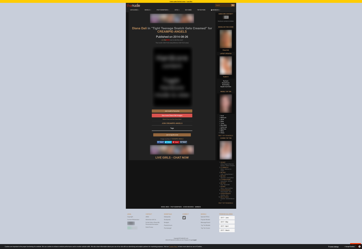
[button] (215, 10)
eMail (147, 217)
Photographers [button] (162, 10)
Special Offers (205, 217)
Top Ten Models (205, 225)
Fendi (222, 116)
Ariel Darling (225, 85)
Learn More (189, 1)
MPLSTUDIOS (225, 197)
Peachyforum (168, 225)
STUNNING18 (224, 167)
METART (223, 172)
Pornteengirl (167, 228)
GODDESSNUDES (226, 190)
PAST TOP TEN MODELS (226, 135)
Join (162, 40)
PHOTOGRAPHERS (176, 207)
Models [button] (147, 10)
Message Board (205, 222)
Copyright (130, 217)
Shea (222, 121)
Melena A (223, 117)
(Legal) (195, 240)
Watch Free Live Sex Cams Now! (172, 119)
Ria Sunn (225, 81)
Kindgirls (166, 222)
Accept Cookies (350, 246)
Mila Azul (223, 129)
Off (226, 17)
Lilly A (222, 119)
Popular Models (205, 219)
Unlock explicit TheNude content (178, 1)
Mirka (222, 131)
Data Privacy (149, 227)
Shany (222, 133)
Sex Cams (188, 10)
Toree (222, 123)
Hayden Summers (225, 86)
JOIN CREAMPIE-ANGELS (172, 123)
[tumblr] (183, 142)
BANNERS (198, 207)
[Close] (360, 247)
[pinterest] (175, 142)
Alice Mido (224, 125)
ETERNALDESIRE (226, 179)
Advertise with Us (151, 219)
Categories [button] (134, 10)
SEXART (223, 162)
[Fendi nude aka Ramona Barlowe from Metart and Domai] (226, 103)
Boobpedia (167, 219)
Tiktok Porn (201, 10)
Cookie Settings (334, 246)
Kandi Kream (226, 83)
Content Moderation (133, 219)
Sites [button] (177, 10)
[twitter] (168, 142)
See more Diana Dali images (172, 115)
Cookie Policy (173, 246)
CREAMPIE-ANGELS (172, 31)
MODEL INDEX (165, 207)
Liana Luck (224, 127)
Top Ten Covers (205, 228)
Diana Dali (139, 28)
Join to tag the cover (172, 135)
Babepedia (167, 217)
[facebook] (160, 142)
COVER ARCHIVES (188, 207)
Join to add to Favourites (172, 111)
